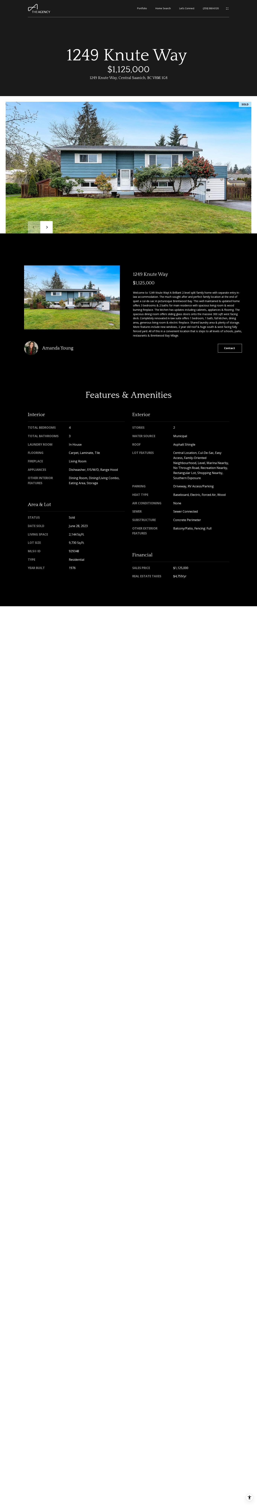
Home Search (163, 8)
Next (46, 227)
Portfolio (142, 8)
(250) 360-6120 (211, 8)
